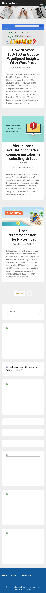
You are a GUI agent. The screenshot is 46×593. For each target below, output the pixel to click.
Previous (19, 293)
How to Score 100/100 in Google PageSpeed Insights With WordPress (23, 56)
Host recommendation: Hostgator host (23, 235)
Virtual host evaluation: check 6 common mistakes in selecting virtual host (23, 154)
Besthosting (9, 3)
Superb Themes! (24, 589)
